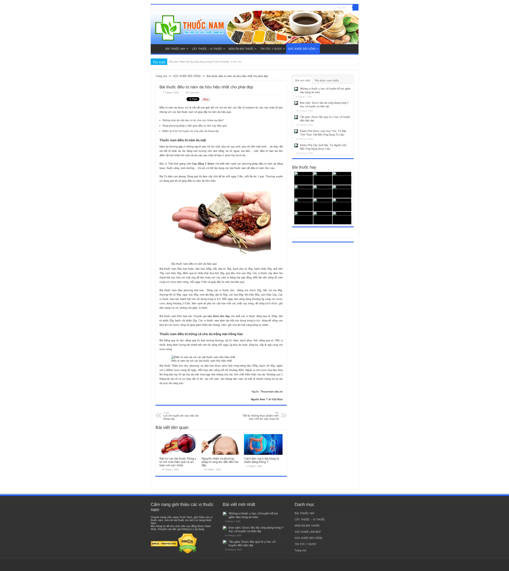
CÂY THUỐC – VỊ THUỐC (207, 48)
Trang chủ (158, 48)
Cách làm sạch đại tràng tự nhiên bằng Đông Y (261, 460)
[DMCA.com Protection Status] (164, 543)
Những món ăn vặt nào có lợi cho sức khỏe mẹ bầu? (193, 120)
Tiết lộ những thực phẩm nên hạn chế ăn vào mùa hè (260, 416)
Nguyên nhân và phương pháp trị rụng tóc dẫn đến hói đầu (220, 462)
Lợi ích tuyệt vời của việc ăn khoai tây (181, 416)
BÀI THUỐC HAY (175, 48)
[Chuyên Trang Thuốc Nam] (254, 27)
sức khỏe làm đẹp (218, 316)
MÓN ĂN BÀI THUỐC (241, 48)
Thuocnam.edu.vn (271, 391)
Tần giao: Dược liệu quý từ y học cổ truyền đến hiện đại (199, 61)
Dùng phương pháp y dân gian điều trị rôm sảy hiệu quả (194, 125)
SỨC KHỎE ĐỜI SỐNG (302, 48)
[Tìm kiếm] (355, 8)
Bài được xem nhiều (327, 80)
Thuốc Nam (185, 517)
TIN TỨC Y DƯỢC (271, 48)
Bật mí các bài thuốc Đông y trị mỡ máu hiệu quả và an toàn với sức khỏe (177, 462)
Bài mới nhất (302, 80)
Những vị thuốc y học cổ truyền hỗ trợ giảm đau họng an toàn (253, 515)
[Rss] (331, 7)
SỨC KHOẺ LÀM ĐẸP (308, 531)
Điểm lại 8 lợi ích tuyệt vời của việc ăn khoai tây (190, 131)
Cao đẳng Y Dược (203, 163)
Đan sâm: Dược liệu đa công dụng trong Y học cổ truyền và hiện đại (256, 529)
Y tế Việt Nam (274, 399)
